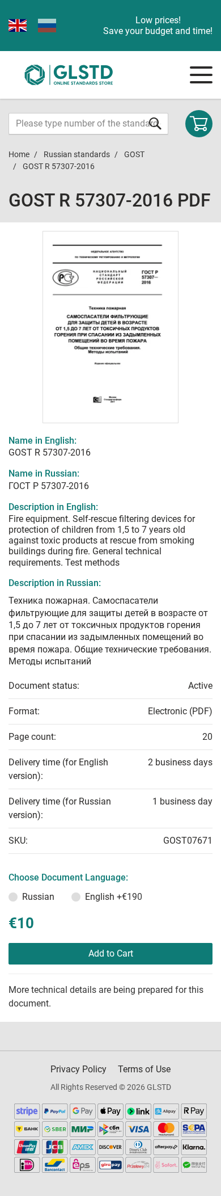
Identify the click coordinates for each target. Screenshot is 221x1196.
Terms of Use (144, 1069)
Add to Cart (110, 953)
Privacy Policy (78, 1069)
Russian (38, 896)
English (113, 896)
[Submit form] (155, 123)
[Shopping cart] (198, 123)
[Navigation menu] (201, 74)
